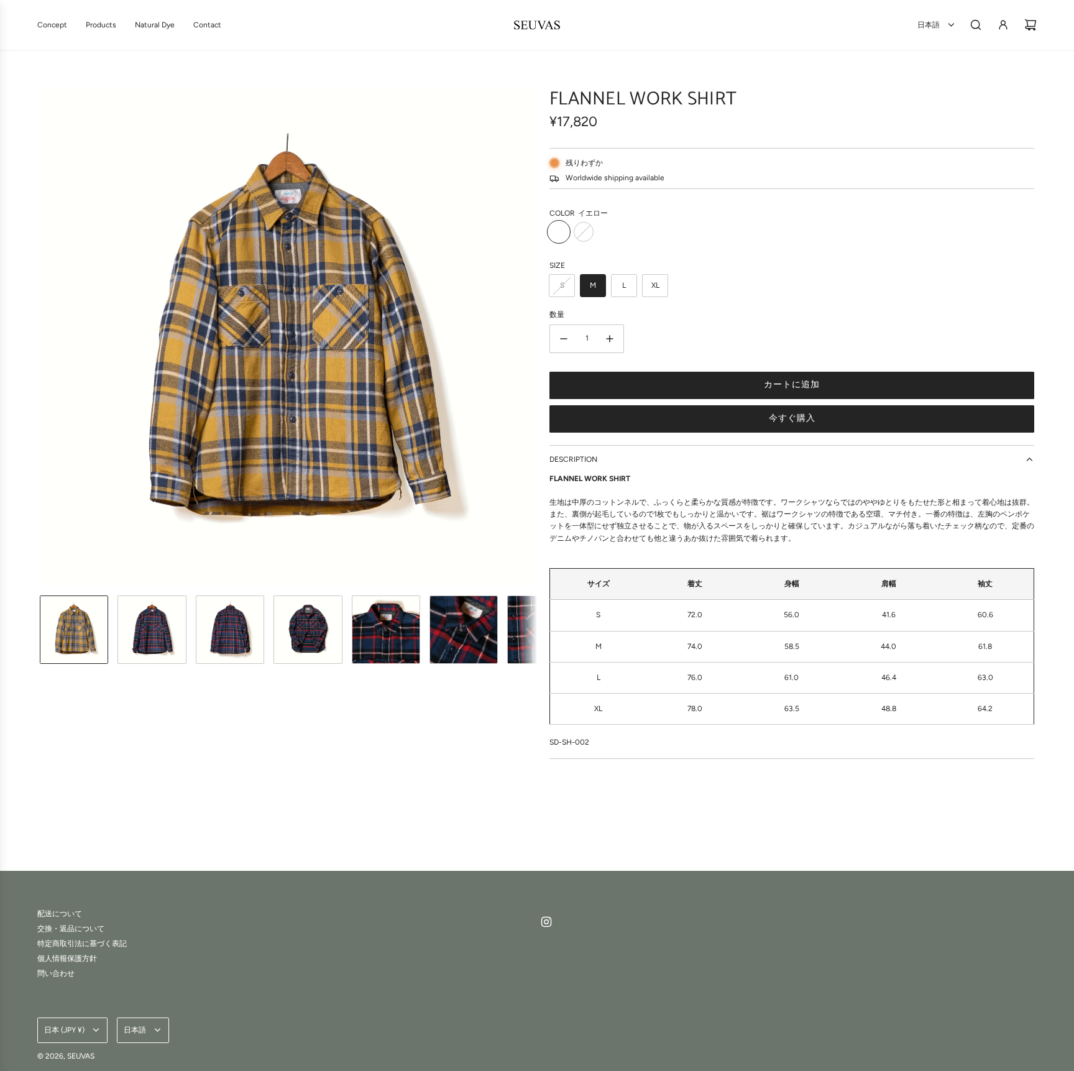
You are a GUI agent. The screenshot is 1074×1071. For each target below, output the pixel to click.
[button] (50, 337)
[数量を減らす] (563, 338)
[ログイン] (1003, 25)
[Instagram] (546, 921)
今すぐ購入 (792, 418)
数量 (556, 314)
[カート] (1030, 25)
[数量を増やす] (609, 338)
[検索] (975, 25)
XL (655, 285)
